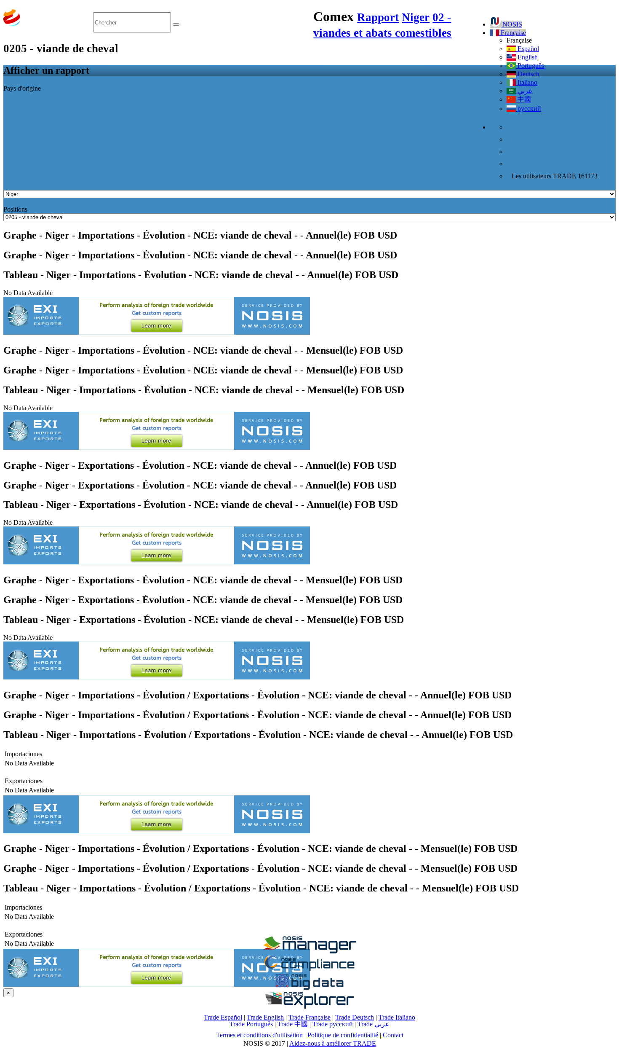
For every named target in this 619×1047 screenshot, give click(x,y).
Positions (15, 209)
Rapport (378, 17)
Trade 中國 (292, 1024)
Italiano (526, 82)
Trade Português (251, 1024)
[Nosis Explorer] (309, 1006)
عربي (524, 90)
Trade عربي (374, 1024)
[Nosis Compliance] (309, 969)
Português (530, 65)
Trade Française (309, 1017)
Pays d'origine (22, 88)
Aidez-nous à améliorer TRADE (332, 1043)
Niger (416, 17)
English (527, 57)
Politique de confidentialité (343, 1035)
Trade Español (223, 1017)
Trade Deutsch (354, 1017)
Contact (393, 1035)
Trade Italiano (397, 1017)
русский (528, 108)
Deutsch (527, 74)
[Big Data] (309, 988)
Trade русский (332, 1024)
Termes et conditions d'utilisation (259, 1035)
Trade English (265, 1017)
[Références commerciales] (309, 951)
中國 (523, 99)
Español (527, 48)
